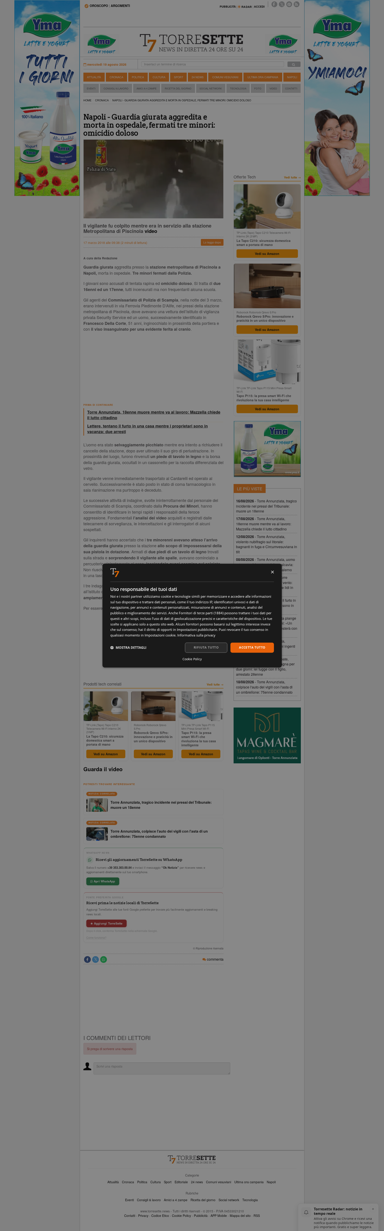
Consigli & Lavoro (116, 88)
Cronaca (116, 77)
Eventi (91, 88)
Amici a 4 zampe (175, 1200)
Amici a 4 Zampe (146, 88)
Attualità (94, 77)
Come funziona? (96, 937)
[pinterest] (289, 4)
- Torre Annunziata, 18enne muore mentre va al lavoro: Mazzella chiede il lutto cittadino (263, 524)
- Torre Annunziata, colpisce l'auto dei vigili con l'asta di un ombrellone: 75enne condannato (264, 687)
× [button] (272, 572)
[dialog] (192, 615)
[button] (128, 647)
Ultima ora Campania (262, 77)
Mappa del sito (240, 1215)
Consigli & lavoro (149, 1200)
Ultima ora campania (249, 1182)
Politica (138, 77)
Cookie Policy (181, 1215)
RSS (257, 1215)
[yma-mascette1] (283, 43)
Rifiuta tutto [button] (206, 647)
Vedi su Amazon (105, 754)
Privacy (143, 1215)
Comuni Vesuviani (225, 77)
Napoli (292, 77)
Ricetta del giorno (178, 88)
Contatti (291, 88)
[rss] (296, 4)
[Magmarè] (267, 735)
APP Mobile (218, 1215)
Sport (178, 77)
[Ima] (267, 449)
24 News (198, 77)
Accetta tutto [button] (252, 647)
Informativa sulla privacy (196, 635)
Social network (229, 1200)
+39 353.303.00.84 (119, 867)
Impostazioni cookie (160, 635)
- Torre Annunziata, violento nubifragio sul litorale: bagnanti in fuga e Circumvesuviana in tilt (266, 544)
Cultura (159, 77)
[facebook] (274, 4)
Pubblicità (201, 1215)
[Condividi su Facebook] (87, 959)
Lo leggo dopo (212, 242)
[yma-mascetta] (101, 43)
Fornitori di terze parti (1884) (201, 613)
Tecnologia (238, 88)
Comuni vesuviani (218, 1182)
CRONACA (102, 100)
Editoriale (181, 1182)
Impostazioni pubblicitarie (197, 629)
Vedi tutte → (215, 684)
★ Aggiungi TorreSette (106, 923)
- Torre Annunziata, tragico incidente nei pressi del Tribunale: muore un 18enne (266, 506)
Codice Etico (160, 1215)
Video (273, 88)
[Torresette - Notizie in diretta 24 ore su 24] (192, 1159)
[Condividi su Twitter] (95, 959)
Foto (257, 88)
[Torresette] (192, 43)
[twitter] (282, 4)
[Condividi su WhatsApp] (103, 959)
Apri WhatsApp (104, 881)
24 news (197, 1182)
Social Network (211, 88)
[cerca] (294, 64)
